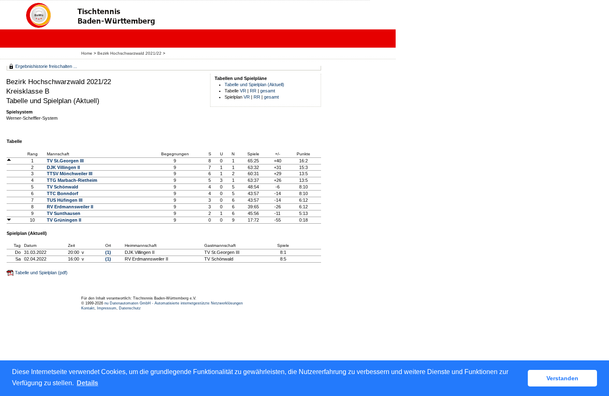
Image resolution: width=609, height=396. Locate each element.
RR (253, 90)
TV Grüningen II (64, 219)
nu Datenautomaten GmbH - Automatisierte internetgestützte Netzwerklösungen (173, 303)
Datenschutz (130, 308)
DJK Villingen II (63, 167)
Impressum (106, 308)
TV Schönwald (62, 186)
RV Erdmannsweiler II (70, 206)
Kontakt (87, 308)
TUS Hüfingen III (64, 200)
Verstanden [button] (562, 378)
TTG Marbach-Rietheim (72, 180)
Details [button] (87, 382)
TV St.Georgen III (65, 160)
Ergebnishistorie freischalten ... (46, 66)
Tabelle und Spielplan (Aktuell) (254, 84)
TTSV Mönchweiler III (69, 173)
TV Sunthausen (63, 213)
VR (243, 90)
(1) (108, 252)
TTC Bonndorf (62, 193)
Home (86, 53)
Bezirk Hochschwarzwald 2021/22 (130, 53)
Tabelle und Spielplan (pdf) (41, 272)
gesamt (267, 90)
